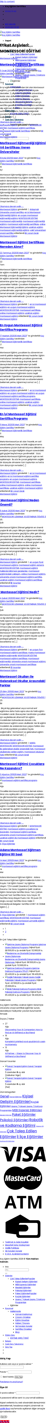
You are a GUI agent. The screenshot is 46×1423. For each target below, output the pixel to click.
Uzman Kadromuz (23, 1314)
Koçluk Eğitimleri (22, 1296)
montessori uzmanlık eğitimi (31, 920)
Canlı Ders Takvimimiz (14, 119)
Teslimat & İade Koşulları (16, 1242)
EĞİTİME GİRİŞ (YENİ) (19, 1338)
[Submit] (6, 1273)
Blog (17, 1332)
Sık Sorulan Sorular (13, 1251)
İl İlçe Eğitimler (8, 843)
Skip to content (7, 1)
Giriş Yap (18, 1377)
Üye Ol (3, 1417)
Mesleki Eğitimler (6, 1115)
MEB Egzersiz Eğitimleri (25, 60)
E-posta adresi (7, 1392)
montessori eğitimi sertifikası (21, 128)
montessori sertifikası (30, 310)
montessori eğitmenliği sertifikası (23, 224)
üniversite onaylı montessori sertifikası (18, 664)
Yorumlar (16, 583)
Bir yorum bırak (32, 233)
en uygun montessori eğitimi (21, 307)
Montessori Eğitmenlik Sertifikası (15, 131)
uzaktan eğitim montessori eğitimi (26, 488)
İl (0, 843)
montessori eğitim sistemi (31, 565)
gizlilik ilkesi (5, 1408)
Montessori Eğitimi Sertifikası (22, 64)
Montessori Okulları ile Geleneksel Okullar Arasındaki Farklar (22, 680)
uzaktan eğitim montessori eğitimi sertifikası (21, 580)
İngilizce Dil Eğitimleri (7, 1141)
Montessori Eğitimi (8, 58)
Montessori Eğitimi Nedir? (19, 592)
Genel (4, 1096)
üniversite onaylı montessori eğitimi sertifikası (21, 835)
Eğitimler (9, 1276)
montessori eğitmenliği (11, 221)
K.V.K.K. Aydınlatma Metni (17, 1254)
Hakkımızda (15, 1311)
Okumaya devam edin (12, 122)
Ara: (7, 1266)
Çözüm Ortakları (23, 1317)
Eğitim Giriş (10, 1335)
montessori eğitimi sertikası (23, 832)
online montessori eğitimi (12, 313)
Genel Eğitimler (16, 1097)
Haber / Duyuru (22, 1323)
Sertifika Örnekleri (23, 1329)
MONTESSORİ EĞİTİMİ (28, 218)
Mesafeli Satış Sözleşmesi (17, 1245)
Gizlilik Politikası (12, 1248)
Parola (3, 1372)
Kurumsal (9, 84)
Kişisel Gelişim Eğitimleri (26, 57)
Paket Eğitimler (24, 1114)
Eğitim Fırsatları (22, 1320)
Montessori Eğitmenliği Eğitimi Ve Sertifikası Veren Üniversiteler (23, 147)
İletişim (8, 1341)
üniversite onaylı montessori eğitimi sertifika (21, 577)
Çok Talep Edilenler (19, 1278)
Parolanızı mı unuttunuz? (11, 1381)
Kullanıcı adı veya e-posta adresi (16, 1364)
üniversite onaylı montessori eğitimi (28, 661)
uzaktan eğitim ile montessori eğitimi (17, 838)
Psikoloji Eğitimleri (14, 1120)
